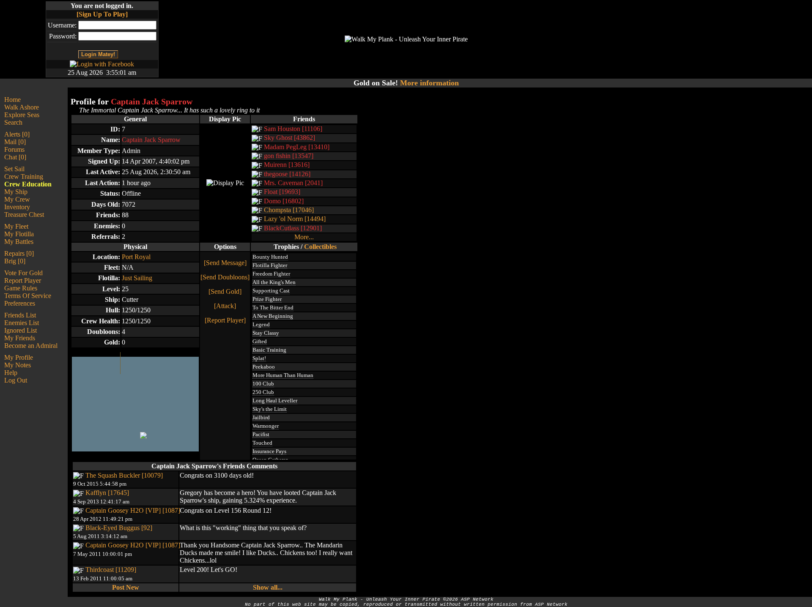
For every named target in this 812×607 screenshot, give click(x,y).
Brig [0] (14, 261)
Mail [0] (15, 141)
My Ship (15, 191)
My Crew (17, 199)
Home (12, 99)
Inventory (17, 207)
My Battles (18, 241)
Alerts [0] (17, 134)
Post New (125, 587)
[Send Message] (225, 262)
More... (304, 237)
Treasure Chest (24, 214)
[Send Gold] (224, 291)
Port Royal (136, 256)
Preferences (19, 303)
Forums (14, 149)
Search (13, 122)
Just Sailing (137, 278)
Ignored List (20, 330)
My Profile (18, 357)
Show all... (268, 587)
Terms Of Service (27, 295)
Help (10, 372)
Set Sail (14, 168)
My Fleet (16, 226)
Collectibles (320, 246)
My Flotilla (19, 234)
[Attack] (225, 305)
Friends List (20, 315)
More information (429, 83)
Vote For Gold (23, 272)
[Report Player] (225, 320)
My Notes (17, 365)
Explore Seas (21, 114)
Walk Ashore (21, 107)
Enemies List (21, 322)
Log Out (15, 380)
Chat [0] (15, 157)
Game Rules (20, 288)
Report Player (22, 280)
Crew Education (28, 184)
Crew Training (23, 176)
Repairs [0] (19, 253)
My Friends (19, 338)
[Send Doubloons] (225, 277)
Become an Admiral (31, 345)
